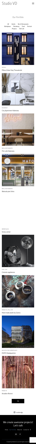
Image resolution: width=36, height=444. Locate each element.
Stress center (6, 232)
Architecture (6, 350)
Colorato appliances (8, 272)
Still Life (21, 28)
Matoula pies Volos (8, 191)
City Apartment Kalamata (10, 110)
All (8, 24)
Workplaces (7, 26)
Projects (14, 28)
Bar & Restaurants (23, 24)
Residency (16, 26)
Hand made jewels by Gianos (11, 313)
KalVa (13, 442)
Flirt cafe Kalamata (8, 151)
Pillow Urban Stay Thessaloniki (12, 70)
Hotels (13, 24)
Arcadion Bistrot (7, 393)
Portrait (29, 26)
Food (23, 26)
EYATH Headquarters (9, 353)
